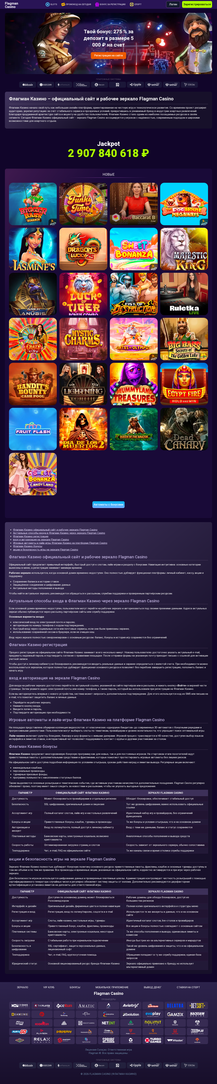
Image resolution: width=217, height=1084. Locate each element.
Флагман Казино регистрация (30, 536)
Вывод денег (153, 987)
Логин (173, 4)
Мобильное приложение (112, 987)
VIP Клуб (48, 987)
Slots (53, 4)
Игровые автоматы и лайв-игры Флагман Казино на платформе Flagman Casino (60, 543)
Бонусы (75, 987)
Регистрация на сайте (108, 55)
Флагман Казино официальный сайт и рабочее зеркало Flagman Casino (55, 529)
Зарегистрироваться (197, 4)
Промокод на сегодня (78, 4)
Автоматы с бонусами (108, 504)
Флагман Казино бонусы (27, 546)
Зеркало (22, 987)
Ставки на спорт (188, 987)
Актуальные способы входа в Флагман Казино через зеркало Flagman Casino (59, 533)
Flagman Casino (11, 4)
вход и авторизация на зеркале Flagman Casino (41, 539)
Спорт (138, 4)
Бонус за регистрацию (113, 4)
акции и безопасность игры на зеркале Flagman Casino (45, 549)
